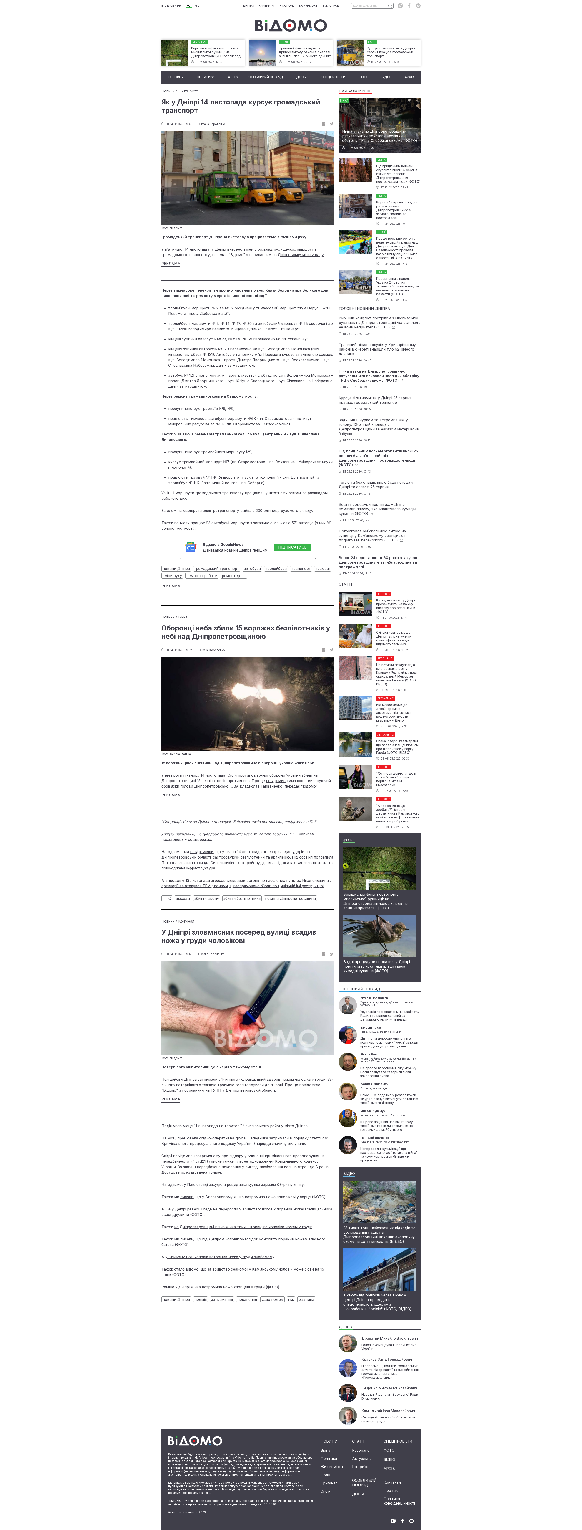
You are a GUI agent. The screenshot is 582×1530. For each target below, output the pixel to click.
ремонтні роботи (201, 575)
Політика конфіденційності (399, 1500)
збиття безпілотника (242, 898)
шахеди (183, 898)
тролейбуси (276, 568)
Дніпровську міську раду (301, 254)
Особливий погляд (265, 77)
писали (186, 1197)
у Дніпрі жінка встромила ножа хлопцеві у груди (220, 1287)
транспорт (301, 568)
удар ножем (272, 1299)
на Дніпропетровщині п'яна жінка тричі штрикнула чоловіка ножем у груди (243, 1227)
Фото (364, 77)
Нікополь (287, 5)
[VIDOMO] (291, 25)
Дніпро (248, 5)
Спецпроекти (333, 77)
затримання (222, 1299)
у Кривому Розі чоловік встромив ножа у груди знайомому (219, 1257)
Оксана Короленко (212, 124)
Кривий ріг (267, 5)
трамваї (322, 568)
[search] (390, 5)
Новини (204, 77)
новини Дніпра (176, 568)
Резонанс (360, 1450)
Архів (409, 77)
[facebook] (409, 5)
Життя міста (188, 91)
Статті (229, 77)
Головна (175, 77)
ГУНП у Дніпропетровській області (243, 1090)
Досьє (302, 77)
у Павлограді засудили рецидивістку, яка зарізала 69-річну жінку (244, 1184)
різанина (306, 1299)
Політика (329, 1458)
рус (197, 5)
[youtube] (418, 5)
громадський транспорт (216, 568)
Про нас (391, 1490)
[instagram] (400, 5)
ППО (167, 898)
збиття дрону (206, 898)
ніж (291, 1299)
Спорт (326, 1491)
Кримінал (186, 921)
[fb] (323, 124)
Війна (183, 617)
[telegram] (331, 124)
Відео (386, 77)
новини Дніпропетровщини (290, 898)
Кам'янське (308, 5)
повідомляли (201, 851)
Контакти (392, 1482)
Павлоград (330, 5)
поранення (247, 1299)
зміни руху (172, 575)
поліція (200, 1299)
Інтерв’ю (360, 1466)
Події (325, 1475)
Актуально (362, 1458)
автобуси (252, 568)
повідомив (276, 780)
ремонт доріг (234, 575)
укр (189, 5)
